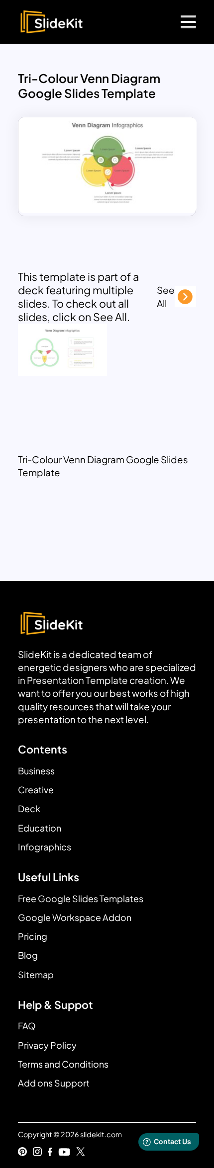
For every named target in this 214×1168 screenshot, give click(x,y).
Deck (29, 808)
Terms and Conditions (63, 1064)
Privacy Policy (47, 1045)
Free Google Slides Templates (80, 898)
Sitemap (36, 974)
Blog (28, 955)
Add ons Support (54, 1082)
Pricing (32, 936)
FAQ (27, 1025)
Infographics (44, 846)
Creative (36, 789)
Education (39, 828)
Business (36, 770)
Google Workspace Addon (74, 917)
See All (166, 296)
